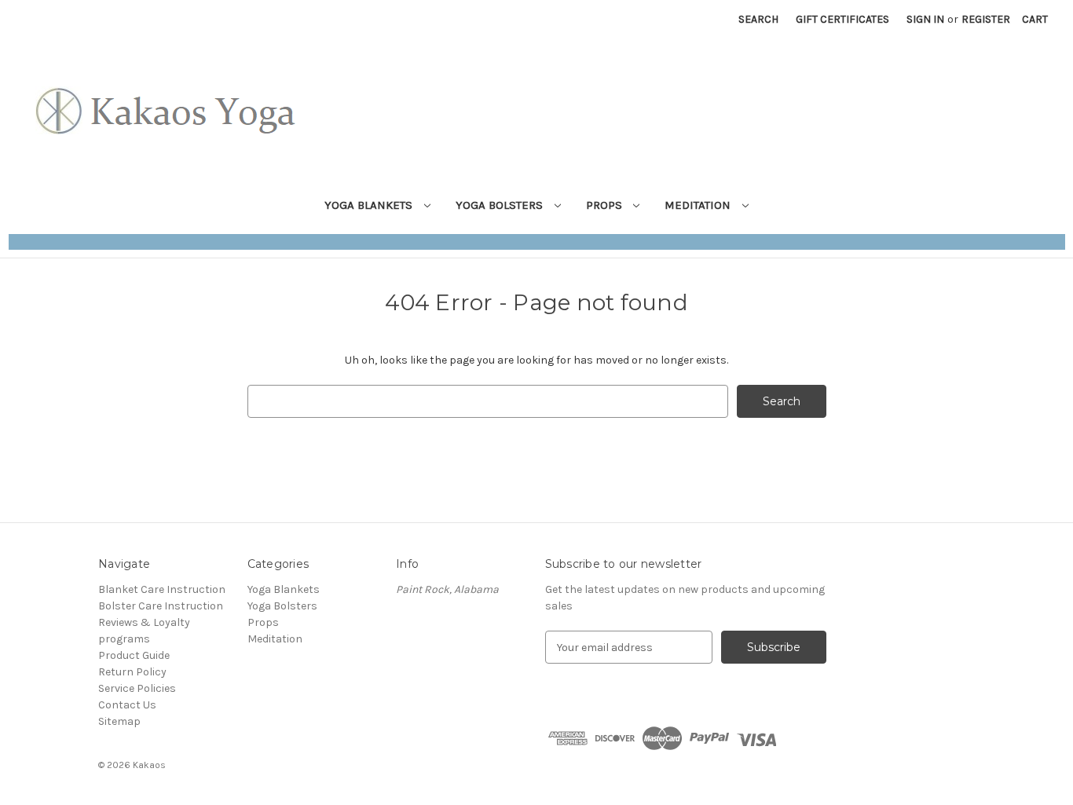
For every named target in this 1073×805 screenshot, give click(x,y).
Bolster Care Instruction (160, 606)
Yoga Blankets (370, 205)
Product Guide (134, 655)
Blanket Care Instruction (161, 589)
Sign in (925, 19)
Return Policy (132, 672)
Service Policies (137, 688)
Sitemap (119, 721)
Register (985, 19)
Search (758, 19)
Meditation (699, 205)
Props (605, 205)
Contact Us (127, 705)
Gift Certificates (842, 19)
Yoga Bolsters (501, 205)
